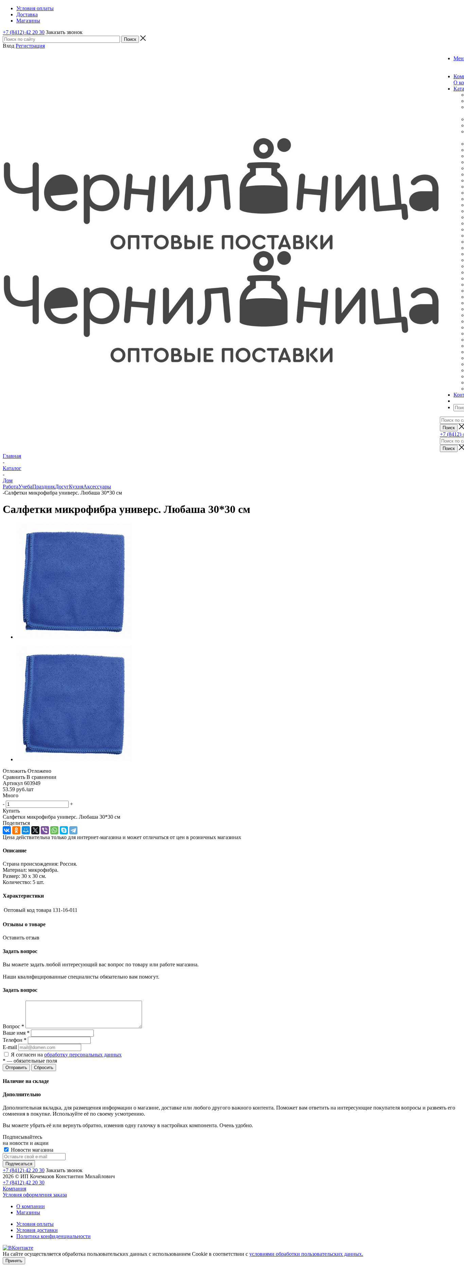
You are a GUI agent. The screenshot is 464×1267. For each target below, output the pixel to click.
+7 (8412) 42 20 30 (23, 32)
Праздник (43, 486)
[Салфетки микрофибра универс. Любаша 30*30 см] (74, 637)
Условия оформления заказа (35, 1195)
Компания (14, 1188)
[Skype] (64, 830)
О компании (30, 1206)
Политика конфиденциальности (53, 1236)
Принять (13, 1260)
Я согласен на (66, 1054)
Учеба (25, 486)
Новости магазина (31, 1150)
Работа (10, 486)
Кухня (76, 486)
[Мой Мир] (26, 830)
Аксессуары (97, 486)
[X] (35, 830)
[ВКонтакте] (7, 830)
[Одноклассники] (16, 830)
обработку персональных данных (83, 1054)
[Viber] (45, 830)
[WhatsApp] (54, 830)
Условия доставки (37, 1230)
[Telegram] (73, 830)
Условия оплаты (35, 1224)
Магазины (28, 1212)
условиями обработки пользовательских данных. (306, 1254)
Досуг (62, 486)
